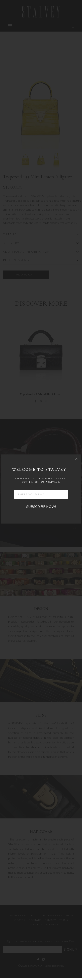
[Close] (76, 458)
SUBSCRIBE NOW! (41, 507)
